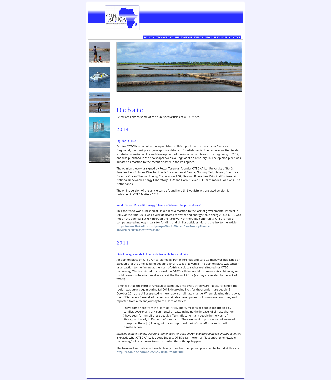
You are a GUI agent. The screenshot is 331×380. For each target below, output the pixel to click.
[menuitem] (149, 37)
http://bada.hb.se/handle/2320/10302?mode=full (150, 352)
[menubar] (192, 37)
